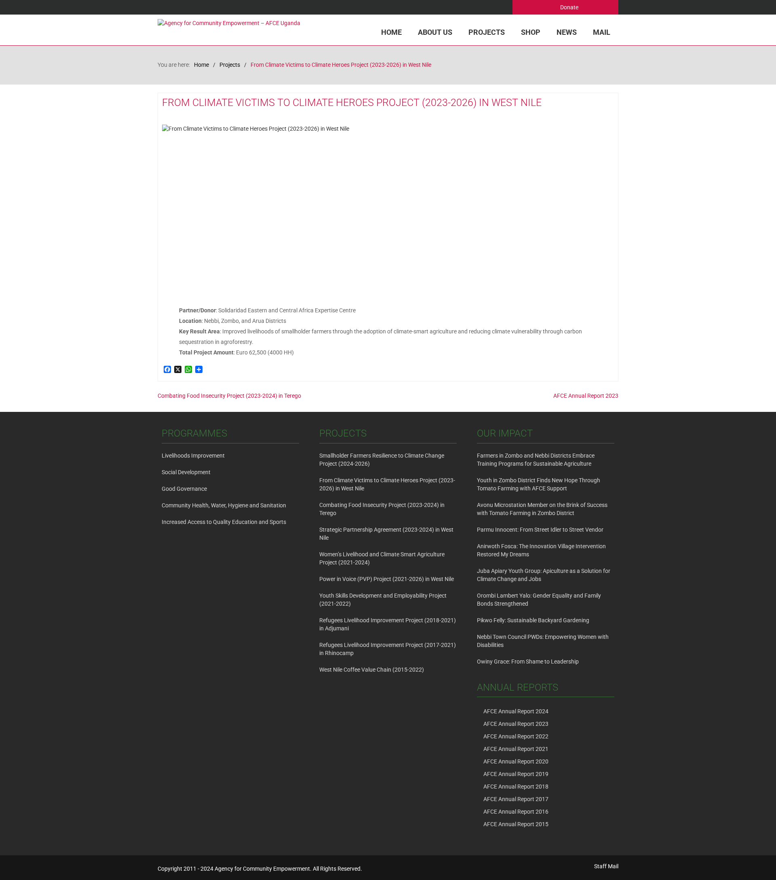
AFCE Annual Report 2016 (515, 811)
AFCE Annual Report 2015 (515, 824)
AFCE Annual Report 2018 (515, 786)
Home (391, 32)
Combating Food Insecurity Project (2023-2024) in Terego (229, 395)
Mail (601, 32)
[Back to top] (753, 857)
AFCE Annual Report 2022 (515, 736)
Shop (530, 32)
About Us (435, 32)
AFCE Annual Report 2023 (585, 395)
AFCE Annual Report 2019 (515, 774)
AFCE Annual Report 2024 (515, 711)
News (567, 32)
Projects (486, 32)
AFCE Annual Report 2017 (515, 799)
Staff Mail (606, 866)
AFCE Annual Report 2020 (515, 761)
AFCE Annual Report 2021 (515, 749)
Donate (568, 7)
